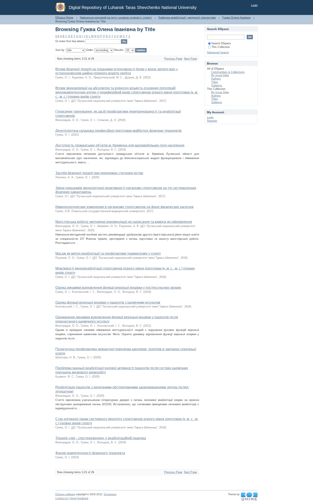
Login (254, 5)
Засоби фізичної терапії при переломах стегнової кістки (99, 173)
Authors (216, 78)
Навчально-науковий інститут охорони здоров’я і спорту (116, 17)
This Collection (220, 47)
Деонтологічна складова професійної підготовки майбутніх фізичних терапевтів (118, 130)
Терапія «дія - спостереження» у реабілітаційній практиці (100, 438)
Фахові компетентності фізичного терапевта (90, 453)
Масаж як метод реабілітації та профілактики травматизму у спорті (108, 253)
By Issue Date (220, 75)
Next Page (190, 58)
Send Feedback (79, 498)
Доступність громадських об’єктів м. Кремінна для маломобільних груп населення (119, 145)
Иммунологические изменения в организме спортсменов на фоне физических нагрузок (124, 207)
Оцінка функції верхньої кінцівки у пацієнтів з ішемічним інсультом (107, 302)
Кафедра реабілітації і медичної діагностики (187, 17)
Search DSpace (221, 43)
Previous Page (173, 58)
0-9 (57, 36)
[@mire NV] (249, 496)
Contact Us (61, 498)
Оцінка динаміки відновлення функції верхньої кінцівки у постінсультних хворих (118, 287)
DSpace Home (64, 17)
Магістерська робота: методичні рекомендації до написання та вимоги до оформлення (123, 222)
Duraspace (110, 494)
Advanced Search (218, 52)
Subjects (216, 85)
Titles (214, 82)
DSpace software (65, 494)
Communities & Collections (228, 72)
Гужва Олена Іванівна (236, 17)
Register (212, 120)
